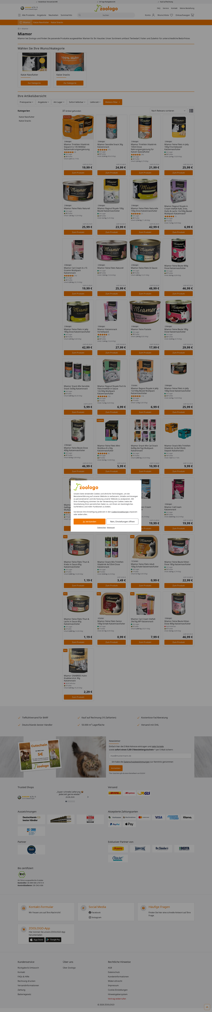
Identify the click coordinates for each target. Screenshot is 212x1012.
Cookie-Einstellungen (120, 512)
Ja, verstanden (89, 521)
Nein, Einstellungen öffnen (122, 521)
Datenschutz (101, 527)
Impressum (111, 527)
